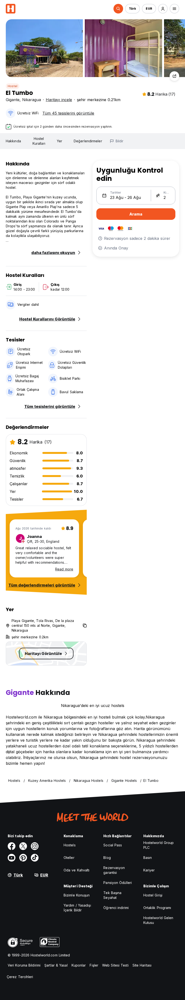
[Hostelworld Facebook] (11, 846)
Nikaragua (31, 99)
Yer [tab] (59, 141)
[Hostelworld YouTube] (11, 858)
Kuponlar (79, 965)
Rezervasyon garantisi (114, 870)
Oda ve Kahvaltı (77, 870)
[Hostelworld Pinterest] (23, 858)
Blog (107, 858)
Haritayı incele (59, 99)
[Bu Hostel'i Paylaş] (174, 76)
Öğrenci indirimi (116, 908)
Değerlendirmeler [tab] (88, 141)
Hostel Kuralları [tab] (39, 141)
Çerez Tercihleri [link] (20, 977)
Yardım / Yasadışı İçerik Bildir (77, 907)
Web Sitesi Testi (115, 965)
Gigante (13, 99)
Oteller (69, 858)
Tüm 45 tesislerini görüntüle (68, 113)
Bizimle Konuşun (77, 895)
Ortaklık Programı (157, 908)
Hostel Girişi (152, 895)
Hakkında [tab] (13, 141)
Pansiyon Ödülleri (117, 883)
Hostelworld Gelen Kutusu (158, 920)
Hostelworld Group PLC (158, 845)
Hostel (12, 86)
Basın (147, 858)
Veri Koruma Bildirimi (24, 965)
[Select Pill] (118, 8)
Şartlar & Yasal (56, 965)
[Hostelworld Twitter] (23, 846)
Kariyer (149, 870)
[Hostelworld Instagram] (35, 846)
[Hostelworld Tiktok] (35, 858)
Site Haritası (142, 965)
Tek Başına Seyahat (112, 895)
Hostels (70, 845)
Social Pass (112, 845)
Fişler (94, 965)
